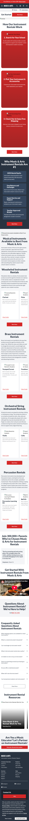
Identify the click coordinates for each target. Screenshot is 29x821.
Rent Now (20, 14)
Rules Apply (22, 1)
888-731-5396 (16, 612)
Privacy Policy (6, 805)
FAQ (14, 796)
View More (14, 686)
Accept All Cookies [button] (20, 818)
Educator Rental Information (14, 747)
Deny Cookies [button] (8, 818)
